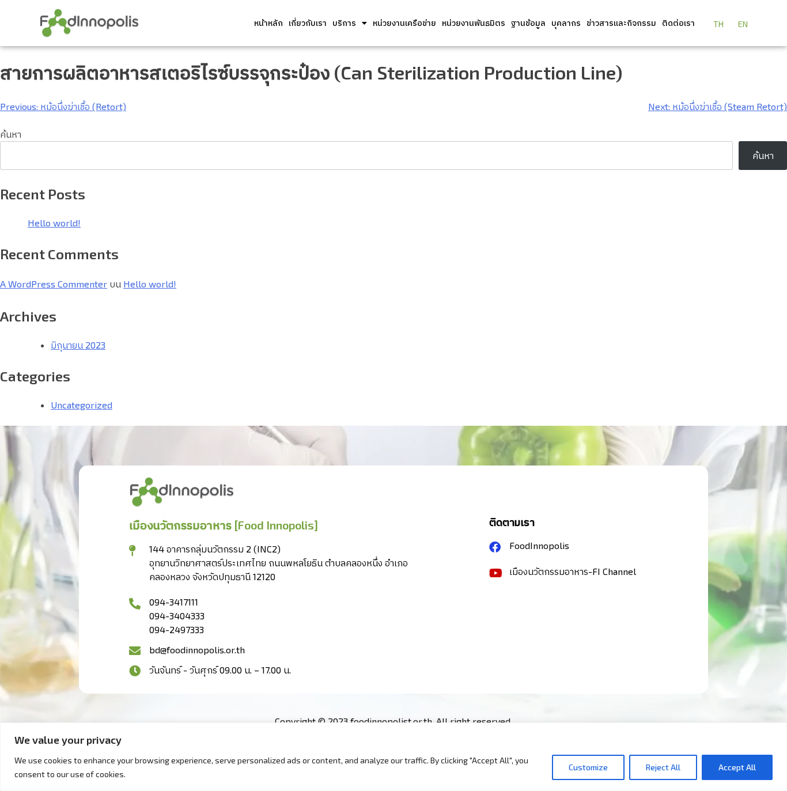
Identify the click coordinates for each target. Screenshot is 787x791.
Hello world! (54, 222)
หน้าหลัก (268, 23)
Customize (588, 767)
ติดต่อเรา (678, 23)
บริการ (344, 23)
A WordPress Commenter (53, 283)
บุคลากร (566, 23)
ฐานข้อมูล (528, 23)
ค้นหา (10, 133)
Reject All (663, 767)
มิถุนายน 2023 (78, 344)
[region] (393, 756)
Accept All (737, 767)
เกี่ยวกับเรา (308, 23)
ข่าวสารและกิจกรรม (621, 23)
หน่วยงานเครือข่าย (404, 23)
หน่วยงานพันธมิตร (473, 23)
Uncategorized (81, 404)
